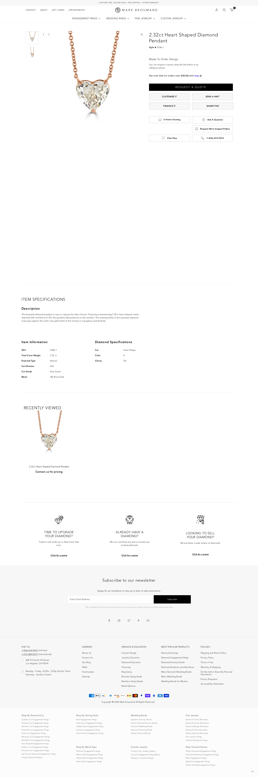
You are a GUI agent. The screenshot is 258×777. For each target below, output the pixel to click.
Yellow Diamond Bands (140, 733)
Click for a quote (59, 555)
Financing (126, 667)
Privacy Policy (207, 657)
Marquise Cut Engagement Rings (36, 737)
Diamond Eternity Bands (173, 662)
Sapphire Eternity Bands (141, 720)
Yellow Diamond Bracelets (197, 733)
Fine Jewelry (144, 18)
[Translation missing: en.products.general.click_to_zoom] (142, 34)
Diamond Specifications (113, 342)
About (44, 10)
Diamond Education (131, 662)
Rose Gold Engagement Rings (89, 761)
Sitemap (86, 676)
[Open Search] (224, 10)
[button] (32, 37)
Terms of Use (207, 662)
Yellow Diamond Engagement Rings (201, 751)
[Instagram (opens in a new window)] (119, 620)
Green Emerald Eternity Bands (144, 723)
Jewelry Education (130, 657)
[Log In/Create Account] (216, 10)
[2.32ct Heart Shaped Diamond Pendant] (49, 435)
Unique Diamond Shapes (32, 757)
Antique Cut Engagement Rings (35, 723)
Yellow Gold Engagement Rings (89, 758)
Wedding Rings (116, 18)
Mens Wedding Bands (171, 676)
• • (129, 3)
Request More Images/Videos (215, 129)
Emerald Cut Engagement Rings (35, 730)
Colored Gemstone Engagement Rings (202, 755)
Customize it (169, 96)
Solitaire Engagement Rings (88, 730)
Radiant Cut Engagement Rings (35, 747)
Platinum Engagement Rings (88, 751)
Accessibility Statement (212, 684)
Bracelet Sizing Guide (131, 676)
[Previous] (44, 34)
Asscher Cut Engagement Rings (35, 726)
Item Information (35, 342)
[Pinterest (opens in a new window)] (138, 620)
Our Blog (86, 662)
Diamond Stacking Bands (141, 730)
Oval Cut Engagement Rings (34, 733)
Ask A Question (215, 120)
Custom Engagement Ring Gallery (145, 755)
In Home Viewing (172, 119)
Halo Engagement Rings (86, 720)
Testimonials (88, 672)
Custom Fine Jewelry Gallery (143, 751)
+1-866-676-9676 (215, 138)
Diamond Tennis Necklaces (197, 723)
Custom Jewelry (172, 18)
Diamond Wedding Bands (141, 726)
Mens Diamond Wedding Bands (176, 672)
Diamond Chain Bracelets (196, 730)
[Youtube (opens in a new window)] (148, 620)
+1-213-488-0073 (29, 654)
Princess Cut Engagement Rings (35, 750)
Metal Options (128, 686)
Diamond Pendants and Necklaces (177, 667)
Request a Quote (190, 87)
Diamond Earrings (169, 653)
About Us (86, 653)
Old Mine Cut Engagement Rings (36, 740)
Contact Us (87, 657)
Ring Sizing (126, 672)
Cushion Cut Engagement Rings (35, 720)
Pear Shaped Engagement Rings (35, 744)
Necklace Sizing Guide (132, 681)
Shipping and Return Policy (213, 653)
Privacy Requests (209, 679)
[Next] (49, 34)
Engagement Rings (85, 18)
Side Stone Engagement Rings (89, 723)
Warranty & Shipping (211, 667)
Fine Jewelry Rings (194, 737)
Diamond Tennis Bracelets (197, 720)
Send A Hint (212, 96)
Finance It (169, 106)
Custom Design (128, 653)
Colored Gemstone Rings (196, 740)
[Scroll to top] (252, 771)
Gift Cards (58, 10)
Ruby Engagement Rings (196, 758)
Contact (31, 10)
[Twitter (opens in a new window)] (129, 620)
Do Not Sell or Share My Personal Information (216, 673)
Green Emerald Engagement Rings (200, 765)
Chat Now (172, 138)
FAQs (84, 667)
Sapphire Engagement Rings (198, 761)
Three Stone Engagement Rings (89, 733)
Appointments (77, 10)
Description (31, 308)
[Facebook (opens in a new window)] (109, 620)
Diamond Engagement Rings (175, 657)
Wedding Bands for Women (174, 681)
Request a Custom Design (142, 758)
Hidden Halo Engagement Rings (89, 726)
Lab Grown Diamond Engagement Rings (39, 754)
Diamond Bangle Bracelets (197, 726)
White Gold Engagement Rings (89, 755)
